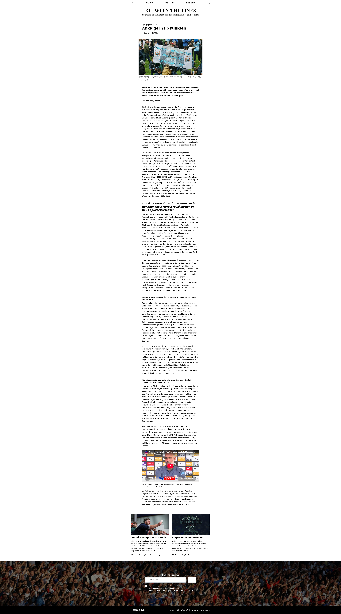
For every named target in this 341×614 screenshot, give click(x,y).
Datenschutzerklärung (156, 591)
